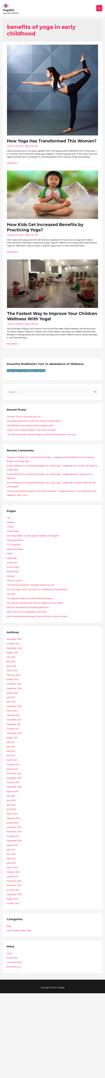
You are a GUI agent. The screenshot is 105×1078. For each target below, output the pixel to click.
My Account (12, 562)
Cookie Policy (13, 531)
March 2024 (12, 670)
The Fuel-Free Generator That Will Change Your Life (30, 584)
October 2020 (13, 782)
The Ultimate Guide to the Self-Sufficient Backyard (30, 598)
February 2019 (13, 872)
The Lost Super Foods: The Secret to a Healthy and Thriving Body (37, 589)
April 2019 (11, 862)
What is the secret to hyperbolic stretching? (27, 611)
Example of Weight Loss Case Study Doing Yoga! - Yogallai (33, 457)
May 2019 (11, 858)
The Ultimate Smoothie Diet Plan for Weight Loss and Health (35, 602)
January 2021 (12, 769)
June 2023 (11, 701)
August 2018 (12, 898)
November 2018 (14, 885)
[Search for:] (52, 391)
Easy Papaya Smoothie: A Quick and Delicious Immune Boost (34, 420)
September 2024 (14, 648)
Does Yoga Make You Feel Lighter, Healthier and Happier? (33, 535)
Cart (9, 517)
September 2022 (14, 706)
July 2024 (11, 657)
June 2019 (11, 854)
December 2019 (14, 827)
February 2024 (13, 675)
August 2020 (12, 791)
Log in (9, 953)
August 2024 (12, 652)
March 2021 (12, 760)
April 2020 (11, 809)
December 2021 (14, 719)
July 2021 (11, 742)
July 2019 (11, 849)
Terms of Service (14, 580)
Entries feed (12, 957)
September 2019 (14, 840)
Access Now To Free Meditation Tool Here (26, 370)
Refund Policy (13, 571)
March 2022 (12, 710)
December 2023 (14, 683)
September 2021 (14, 733)
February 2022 (13, 715)
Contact (10, 526)
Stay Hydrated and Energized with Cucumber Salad (30, 425)
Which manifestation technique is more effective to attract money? (37, 616)
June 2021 (11, 746)
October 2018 (13, 889)
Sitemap (10, 576)
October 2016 (13, 903)
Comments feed (14, 962)
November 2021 (14, 724)
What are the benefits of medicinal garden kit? (28, 607)
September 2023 (14, 688)
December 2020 (14, 773)
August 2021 (12, 737)
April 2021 (11, 755)
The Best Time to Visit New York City (23, 416)
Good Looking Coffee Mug (19, 930)
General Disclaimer (15, 549)
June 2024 (11, 661)
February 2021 (13, 764)
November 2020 (14, 778)
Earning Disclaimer (15, 540)
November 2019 (14, 831)
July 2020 (11, 795)
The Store (11, 593)
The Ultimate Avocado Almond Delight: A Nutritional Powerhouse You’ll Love (41, 434)
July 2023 (11, 697)
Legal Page (12, 558)
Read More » (13, 163)
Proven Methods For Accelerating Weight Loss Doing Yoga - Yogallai (38, 465)
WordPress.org (14, 966)
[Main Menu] (99, 8)
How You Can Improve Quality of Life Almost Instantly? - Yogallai (36, 491)
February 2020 (13, 818)
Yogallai (8, 10)
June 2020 (11, 800)
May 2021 (11, 751)
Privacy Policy (13, 567)
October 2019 (13, 836)
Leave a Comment (15, 145)
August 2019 (12, 845)
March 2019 (12, 867)
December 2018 (14, 881)
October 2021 (13, 728)
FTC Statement (14, 544)
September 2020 (14, 786)
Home (9, 553)
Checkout (11, 522)
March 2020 (12, 813)
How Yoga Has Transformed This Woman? (52, 141)
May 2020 (11, 804)
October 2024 (13, 643)
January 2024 (12, 679)
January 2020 (12, 822)
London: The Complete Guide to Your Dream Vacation (31, 429)
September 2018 (14, 894)
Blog (27, 145)
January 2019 (12, 876)
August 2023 (12, 692)
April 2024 (11, 666)
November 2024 (14, 639)
